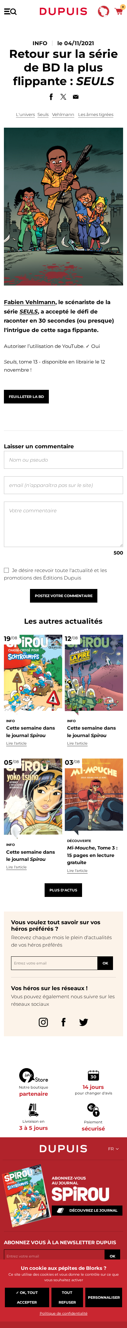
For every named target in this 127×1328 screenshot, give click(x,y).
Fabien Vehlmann (29, 302)
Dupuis (63, 11)
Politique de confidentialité (64, 1313)
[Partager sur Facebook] (51, 97)
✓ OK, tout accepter (27, 1297)
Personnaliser (104, 1297)
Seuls (43, 114)
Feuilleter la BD (26, 396)
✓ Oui (93, 346)
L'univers (25, 114)
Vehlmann (63, 114)
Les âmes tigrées (95, 114)
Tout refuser (67, 1297)
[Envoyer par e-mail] (76, 97)
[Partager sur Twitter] (63, 97)
